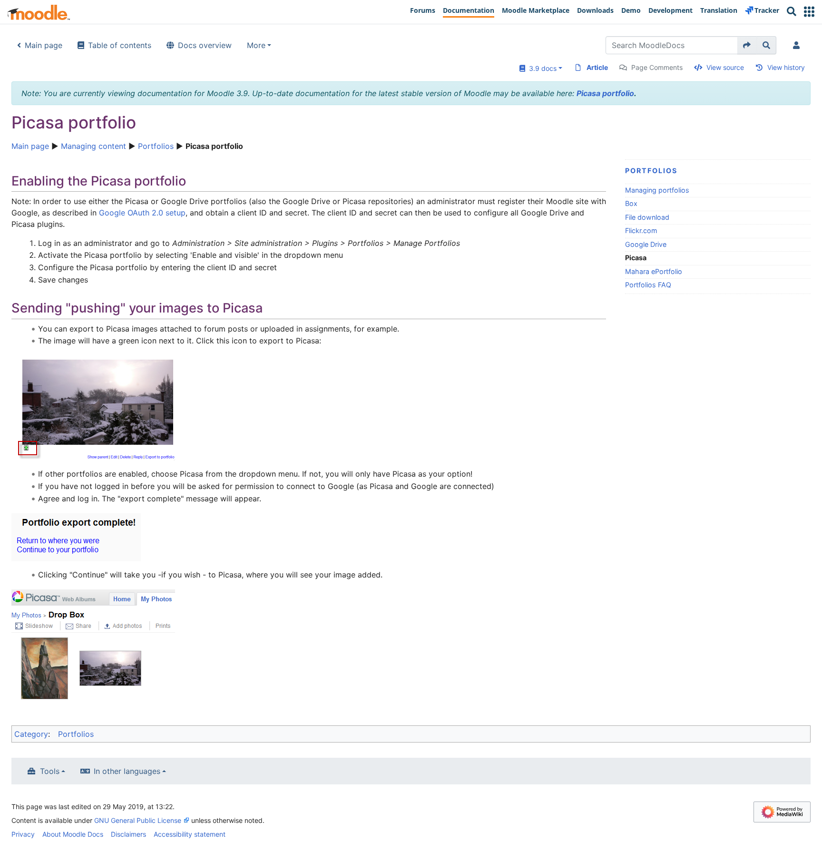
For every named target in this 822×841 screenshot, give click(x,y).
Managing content (93, 146)
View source (725, 67)
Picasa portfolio (605, 93)
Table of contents (119, 45)
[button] (809, 11)
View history (786, 67)
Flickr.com (641, 230)
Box (631, 203)
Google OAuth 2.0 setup (142, 212)
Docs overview (205, 45)
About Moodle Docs (72, 834)
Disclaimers (128, 834)
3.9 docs (541, 68)
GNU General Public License (137, 820)
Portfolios (156, 146)
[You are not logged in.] (798, 45)
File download (647, 217)
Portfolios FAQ (648, 285)
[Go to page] (747, 45)
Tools (49, 771)
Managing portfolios (657, 190)
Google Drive (645, 244)
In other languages (127, 771)
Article (597, 67)
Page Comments (657, 67)
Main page (43, 45)
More (256, 45)
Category (31, 734)
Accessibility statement (189, 834)
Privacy (23, 834)
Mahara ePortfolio (653, 271)
